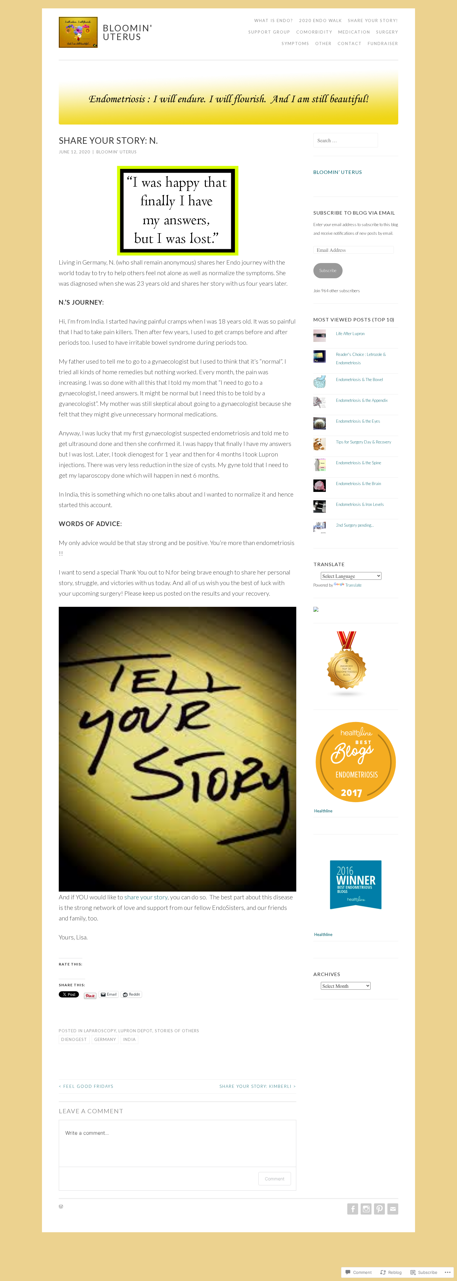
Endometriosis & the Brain (358, 483)
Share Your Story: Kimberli (257, 1086)
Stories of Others (177, 1030)
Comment (274, 1178)
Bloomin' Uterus (128, 32)
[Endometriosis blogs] (347, 696)
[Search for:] (345, 140)
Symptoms (295, 43)
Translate (353, 585)
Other (323, 43)
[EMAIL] (392, 1209)
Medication (354, 32)
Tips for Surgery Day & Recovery (363, 441)
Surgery (387, 32)
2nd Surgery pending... (355, 525)
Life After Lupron (350, 333)
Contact (350, 43)
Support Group (269, 32)
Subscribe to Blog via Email (354, 213)
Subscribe (327, 270)
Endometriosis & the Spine (358, 462)
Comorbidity (314, 32)
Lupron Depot (135, 1030)
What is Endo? (273, 20)
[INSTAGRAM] (365, 1209)
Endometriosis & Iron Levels (360, 504)
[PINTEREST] (379, 1209)
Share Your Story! (373, 20)
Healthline (323, 810)
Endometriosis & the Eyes (358, 421)
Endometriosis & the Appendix (362, 400)
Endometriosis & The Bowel (359, 379)
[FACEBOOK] (352, 1209)
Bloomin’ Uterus (337, 172)
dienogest (74, 1039)
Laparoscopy (100, 1030)
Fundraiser (383, 43)
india (129, 1039)
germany (105, 1039)
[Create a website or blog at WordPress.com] (61, 1206)
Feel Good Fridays (86, 1086)
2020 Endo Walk (320, 20)
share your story (146, 897)
